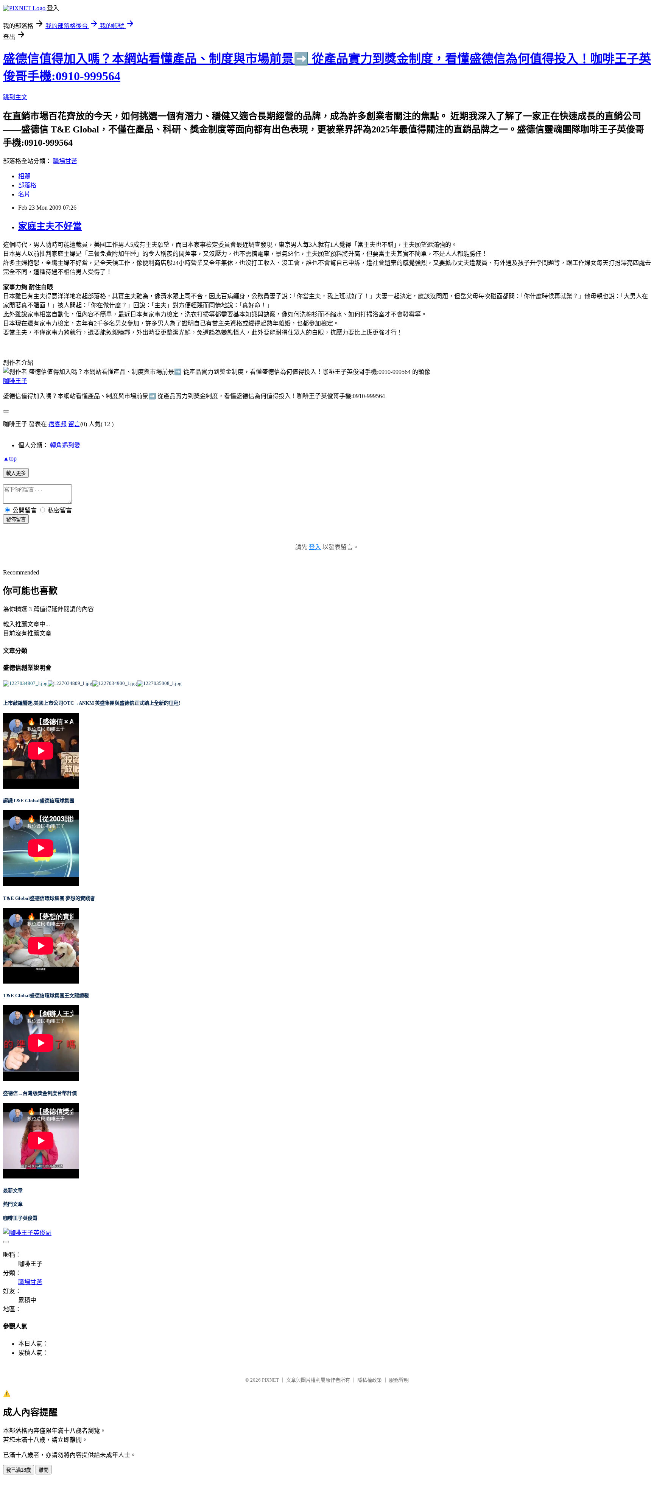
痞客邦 (57, 424)
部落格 (27, 185)
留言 (74, 424)
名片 (24, 194)
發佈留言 (16, 519)
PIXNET (270, 1380)
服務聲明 (399, 1380)
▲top (10, 458)
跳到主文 (15, 97)
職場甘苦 (65, 161)
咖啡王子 (15, 381)
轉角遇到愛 (65, 445)
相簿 (24, 176)
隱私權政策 (369, 1380)
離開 (43, 1470)
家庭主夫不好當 (50, 226)
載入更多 (16, 473)
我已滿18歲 (18, 1470)
